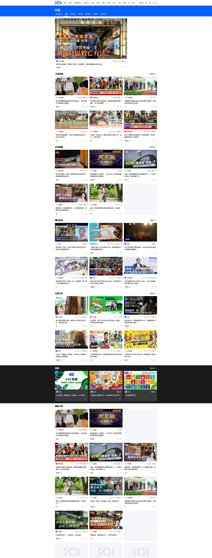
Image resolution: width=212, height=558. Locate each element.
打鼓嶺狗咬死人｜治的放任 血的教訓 (68, 535)
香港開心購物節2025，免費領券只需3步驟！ (106, 395)
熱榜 (98, 3)
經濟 (130, 3)
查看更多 (152, 74)
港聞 (65, 3)
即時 (92, 3)
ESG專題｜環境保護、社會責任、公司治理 (70, 395)
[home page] (58, 3)
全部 (66, 14)
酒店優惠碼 (77, 3)
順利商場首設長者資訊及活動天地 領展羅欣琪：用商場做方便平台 (78, 64)
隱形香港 (88, 14)
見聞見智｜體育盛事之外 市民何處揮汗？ (104, 535)
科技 (114, 3)
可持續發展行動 (130, 395)
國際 (103, 3)
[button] (121, 67)
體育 (124, 3)
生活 (119, 3)
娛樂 (70, 3)
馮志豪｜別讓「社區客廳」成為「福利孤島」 (105, 501)
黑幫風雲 (103, 14)
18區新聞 (80, 14)
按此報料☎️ (59, 14)
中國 (108, 3)
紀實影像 (95, 14)
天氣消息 (86, 3)
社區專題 (72, 14)
